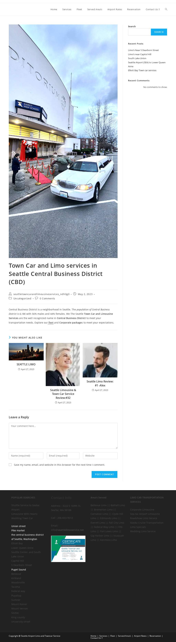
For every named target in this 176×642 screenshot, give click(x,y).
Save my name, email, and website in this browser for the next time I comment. (59, 464)
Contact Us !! (97, 637)
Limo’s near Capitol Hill (139, 54)
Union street (18, 526)
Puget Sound (18, 569)
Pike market (18, 530)
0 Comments (47, 298)
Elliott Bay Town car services (142, 70)
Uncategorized (22, 298)
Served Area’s (124, 635)
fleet (50, 322)
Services (103, 635)
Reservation (155, 635)
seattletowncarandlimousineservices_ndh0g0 (41, 294)
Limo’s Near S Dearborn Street (143, 50)
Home (93, 635)
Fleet (112, 635)
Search (132, 26)
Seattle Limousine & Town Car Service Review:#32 (63, 394)
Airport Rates (140, 635)
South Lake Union (137, 58)
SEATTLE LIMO (26, 364)
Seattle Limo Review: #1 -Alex (100, 383)
